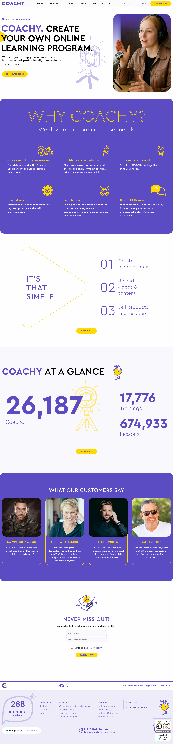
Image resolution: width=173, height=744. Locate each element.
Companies (54, 3)
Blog (94, 3)
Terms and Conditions (132, 685)
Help (42, 713)
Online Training (104, 709)
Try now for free (15, 74)
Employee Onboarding (108, 713)
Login (144, 3)
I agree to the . (87, 647)
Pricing (84, 3)
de (128, 3)
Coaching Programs (69, 716)
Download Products (69, 713)
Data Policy (165, 685)
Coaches (40, 3)
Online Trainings (67, 709)
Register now (87, 655)
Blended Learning (105, 716)
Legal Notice (151, 685)
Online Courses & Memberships (74, 705)
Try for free (160, 3)
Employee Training (106, 705)
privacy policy (94, 647)
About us (105, 3)
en (123, 3)
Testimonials (70, 3)
